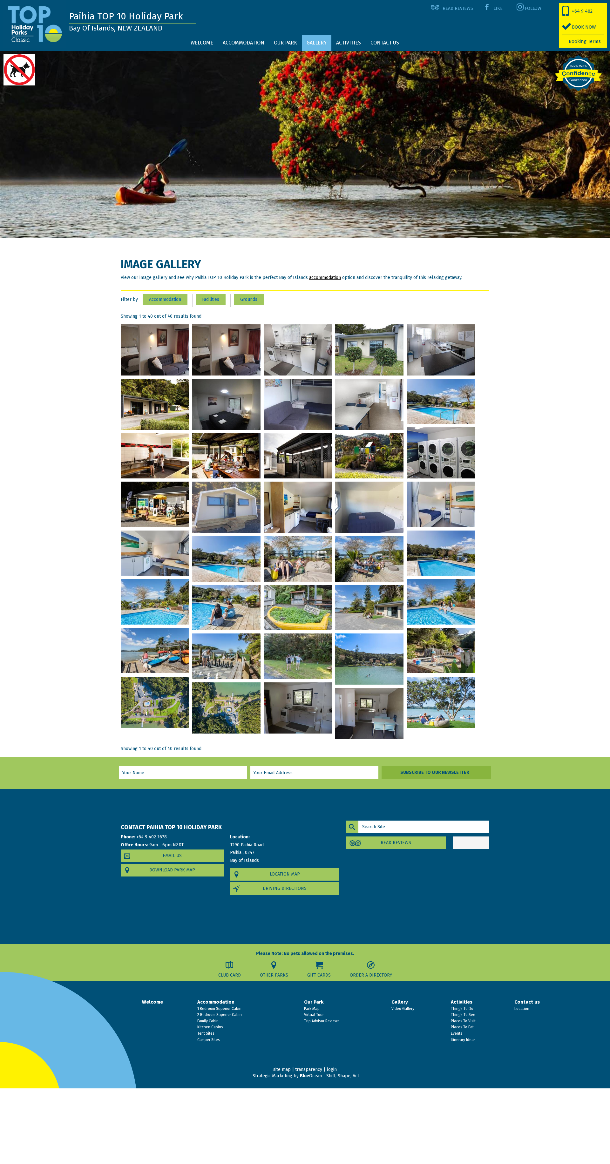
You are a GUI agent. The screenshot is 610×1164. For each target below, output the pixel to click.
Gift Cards (319, 975)
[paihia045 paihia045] (155, 702)
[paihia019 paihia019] (226, 607)
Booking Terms (585, 41)
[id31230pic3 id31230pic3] (226, 455)
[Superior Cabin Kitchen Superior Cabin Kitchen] (298, 708)
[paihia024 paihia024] (155, 650)
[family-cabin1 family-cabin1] (155, 404)
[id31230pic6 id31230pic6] (298, 455)
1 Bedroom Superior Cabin (218, 1008)
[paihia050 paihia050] (441, 702)
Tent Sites (205, 1033)
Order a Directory (371, 975)
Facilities (210, 299)
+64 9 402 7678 (577, 13)
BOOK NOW (584, 27)
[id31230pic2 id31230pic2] (155, 455)
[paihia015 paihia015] (298, 559)
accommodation (325, 277)
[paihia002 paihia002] (155, 553)
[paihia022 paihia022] (369, 607)
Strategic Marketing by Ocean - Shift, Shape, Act (306, 1076)
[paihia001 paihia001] (441, 504)
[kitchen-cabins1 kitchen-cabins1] (226, 507)
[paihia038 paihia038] (226, 656)
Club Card (229, 975)
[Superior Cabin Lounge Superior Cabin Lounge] (369, 713)
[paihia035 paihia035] (441, 650)
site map (282, 1069)
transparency (308, 1069)
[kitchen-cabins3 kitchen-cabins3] (369, 507)
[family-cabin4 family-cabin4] (369, 404)
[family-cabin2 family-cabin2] (226, 404)
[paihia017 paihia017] (155, 602)
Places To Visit (463, 1021)
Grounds (248, 299)
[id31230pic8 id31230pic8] (369, 455)
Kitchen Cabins (209, 1027)
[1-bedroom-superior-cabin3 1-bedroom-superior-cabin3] (298, 350)
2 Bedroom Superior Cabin (219, 1014)
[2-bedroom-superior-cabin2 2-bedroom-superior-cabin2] (441, 350)
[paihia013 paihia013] (441, 553)
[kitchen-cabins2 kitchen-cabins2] (298, 507)
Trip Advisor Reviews (321, 1021)
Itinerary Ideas (463, 1040)
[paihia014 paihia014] (226, 559)
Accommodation (165, 299)
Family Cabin (207, 1021)
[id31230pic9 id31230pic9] (155, 504)
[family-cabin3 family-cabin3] (298, 404)
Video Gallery (402, 1008)
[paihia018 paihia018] (441, 602)
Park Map (311, 1008)
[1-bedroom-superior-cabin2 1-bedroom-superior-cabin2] (226, 350)
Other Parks (274, 975)
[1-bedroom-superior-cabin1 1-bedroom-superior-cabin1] (155, 350)
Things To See (462, 1014)
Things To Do (461, 1008)
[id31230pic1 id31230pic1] (441, 401)
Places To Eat (462, 1027)
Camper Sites (208, 1040)
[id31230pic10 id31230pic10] (441, 452)
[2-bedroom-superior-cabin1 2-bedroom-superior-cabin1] (369, 350)
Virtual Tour (313, 1014)
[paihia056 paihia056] (226, 708)
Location (521, 1008)
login (332, 1069)
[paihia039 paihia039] (298, 656)
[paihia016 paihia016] (369, 559)
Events (456, 1033)
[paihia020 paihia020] (298, 607)
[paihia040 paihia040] (369, 659)
